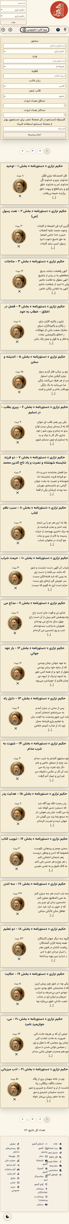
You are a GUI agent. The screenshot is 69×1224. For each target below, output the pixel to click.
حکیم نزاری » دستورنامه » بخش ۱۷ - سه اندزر (34, 884)
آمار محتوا (11, 1165)
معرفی (13, 1144)
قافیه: (34, 71)
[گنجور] (59, 10)
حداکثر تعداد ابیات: (34, 110)
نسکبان (40, 1204)
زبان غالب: (34, 80)
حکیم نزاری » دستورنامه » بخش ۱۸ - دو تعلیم (34, 929)
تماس (13, 1182)
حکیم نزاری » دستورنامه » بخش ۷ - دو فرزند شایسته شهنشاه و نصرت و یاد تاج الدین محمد (34, 460)
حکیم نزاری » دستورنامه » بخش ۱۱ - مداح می (34, 603)
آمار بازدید (11, 1174)
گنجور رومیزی (43, 1150)
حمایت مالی (10, 1160)
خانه (56, 1144)
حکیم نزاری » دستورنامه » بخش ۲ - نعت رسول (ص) (34, 213)
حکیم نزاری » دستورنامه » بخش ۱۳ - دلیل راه (34, 698)
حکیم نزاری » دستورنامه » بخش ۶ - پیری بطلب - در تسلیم (34, 409)
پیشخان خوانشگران (42, 1190)
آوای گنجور (39, 1184)
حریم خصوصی (15, 1188)
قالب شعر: (35, 91)
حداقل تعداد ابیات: (34, 101)
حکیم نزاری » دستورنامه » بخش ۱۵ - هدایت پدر (34, 793)
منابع (13, 1178)
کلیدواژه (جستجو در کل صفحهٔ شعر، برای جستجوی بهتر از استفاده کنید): (34, 122)
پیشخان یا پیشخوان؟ (41, 1198)
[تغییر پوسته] (7, 1216)
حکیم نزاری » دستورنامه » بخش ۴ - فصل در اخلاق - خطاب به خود (34, 309)
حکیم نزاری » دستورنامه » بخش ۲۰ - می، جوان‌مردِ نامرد (35, 1021)
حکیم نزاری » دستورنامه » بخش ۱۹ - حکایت (34, 974)
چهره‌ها (12, 1156)
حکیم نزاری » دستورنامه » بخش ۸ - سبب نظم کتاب (34, 510)
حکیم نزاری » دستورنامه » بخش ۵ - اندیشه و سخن (34, 359)
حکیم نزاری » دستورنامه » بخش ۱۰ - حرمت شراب (34, 558)
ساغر (41, 1156)
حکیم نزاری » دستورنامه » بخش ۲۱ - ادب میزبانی (34, 1069)
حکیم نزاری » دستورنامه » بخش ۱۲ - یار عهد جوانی (34, 651)
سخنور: (35, 41)
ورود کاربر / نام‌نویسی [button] (37, 30)
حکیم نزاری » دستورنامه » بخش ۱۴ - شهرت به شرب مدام (34, 746)
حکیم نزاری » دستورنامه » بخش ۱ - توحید (34, 166)
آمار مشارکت (10, 1169)
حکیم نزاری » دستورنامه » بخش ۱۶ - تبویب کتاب (34, 839)
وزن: (34, 56)
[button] (65, 29)
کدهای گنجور (38, 1144)
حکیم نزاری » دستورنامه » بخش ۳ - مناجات (34, 261)
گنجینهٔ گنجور (42, 1170)
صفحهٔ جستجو (41, 124)
